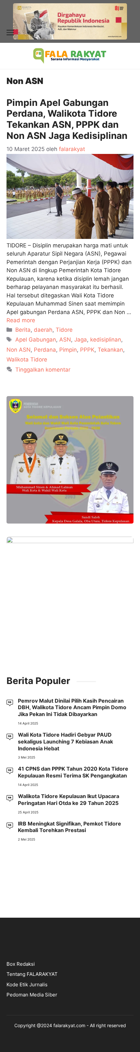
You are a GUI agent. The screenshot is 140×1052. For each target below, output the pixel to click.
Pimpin (68, 349)
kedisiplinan (105, 339)
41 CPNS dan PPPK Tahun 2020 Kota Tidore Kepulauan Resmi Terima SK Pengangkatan (73, 772)
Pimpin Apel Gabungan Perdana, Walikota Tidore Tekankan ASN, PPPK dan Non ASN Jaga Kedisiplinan (68, 119)
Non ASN (19, 349)
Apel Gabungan (35, 339)
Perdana (45, 349)
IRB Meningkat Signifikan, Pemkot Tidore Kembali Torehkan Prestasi (69, 827)
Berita (23, 329)
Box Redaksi (21, 964)
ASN (65, 339)
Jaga (80, 339)
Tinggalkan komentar (42, 369)
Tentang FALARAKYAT (32, 974)
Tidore (64, 329)
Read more (21, 320)
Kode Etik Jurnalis (27, 984)
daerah (43, 329)
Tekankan (110, 349)
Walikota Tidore (27, 359)
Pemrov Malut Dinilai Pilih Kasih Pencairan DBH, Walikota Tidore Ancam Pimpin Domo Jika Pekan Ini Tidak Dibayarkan (72, 707)
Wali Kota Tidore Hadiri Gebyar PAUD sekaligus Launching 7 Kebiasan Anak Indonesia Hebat (65, 741)
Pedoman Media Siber (32, 995)
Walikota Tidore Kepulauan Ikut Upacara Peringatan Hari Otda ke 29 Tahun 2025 (68, 799)
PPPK (87, 349)
